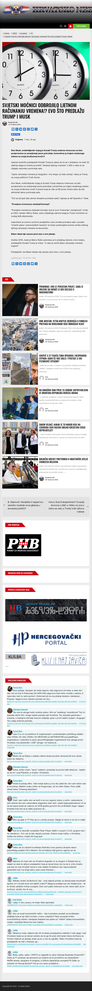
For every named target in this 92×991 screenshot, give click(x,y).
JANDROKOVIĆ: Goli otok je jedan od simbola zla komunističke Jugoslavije (35, 905)
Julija (15, 878)
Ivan (46, 377)
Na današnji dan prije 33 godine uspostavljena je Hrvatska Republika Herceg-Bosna (63, 391)
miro (15, 797)
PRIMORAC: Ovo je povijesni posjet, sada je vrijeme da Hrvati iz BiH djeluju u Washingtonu (61, 289)
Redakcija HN (13, 122)
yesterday (10, 747)
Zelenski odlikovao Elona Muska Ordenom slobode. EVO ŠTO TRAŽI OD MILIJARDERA (39, 853)
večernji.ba (16, 258)
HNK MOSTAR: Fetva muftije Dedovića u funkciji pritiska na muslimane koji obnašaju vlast (63, 322)
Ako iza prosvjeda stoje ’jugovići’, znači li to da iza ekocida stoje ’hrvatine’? (35, 761)
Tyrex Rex (17, 687)
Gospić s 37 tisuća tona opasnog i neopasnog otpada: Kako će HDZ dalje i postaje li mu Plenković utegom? (62, 358)
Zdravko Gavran (20, 709)
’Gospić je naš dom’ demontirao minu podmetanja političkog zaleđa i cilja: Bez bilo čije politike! (42, 701)
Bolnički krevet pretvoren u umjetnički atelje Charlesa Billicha (63, 460)
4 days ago (69, 905)
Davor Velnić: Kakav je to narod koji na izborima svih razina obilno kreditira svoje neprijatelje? (62, 427)
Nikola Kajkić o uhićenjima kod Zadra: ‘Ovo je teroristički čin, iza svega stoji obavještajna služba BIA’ (44, 944)
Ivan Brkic (17, 899)
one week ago (77, 966)
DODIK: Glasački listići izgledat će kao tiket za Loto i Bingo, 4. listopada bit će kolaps (38, 966)
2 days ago (49, 894)
